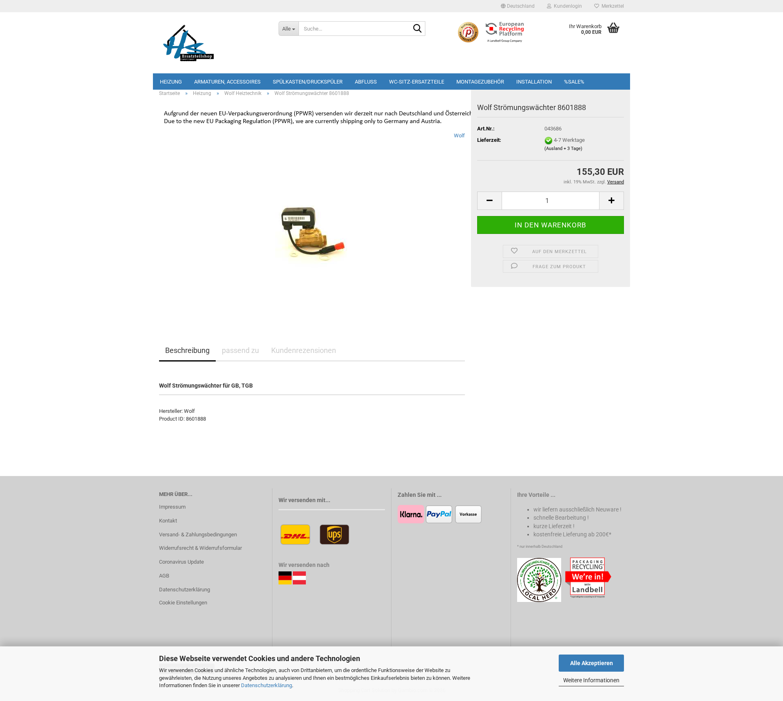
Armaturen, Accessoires (227, 82)
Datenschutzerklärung (266, 685)
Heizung (171, 82)
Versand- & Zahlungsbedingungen (198, 534)
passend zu (240, 350)
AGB (164, 576)
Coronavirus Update (181, 562)
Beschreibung (187, 350)
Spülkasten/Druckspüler (308, 82)
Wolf (459, 135)
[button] (518, 6)
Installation (534, 82)
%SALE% (574, 82)
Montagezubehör (480, 82)
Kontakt (168, 521)
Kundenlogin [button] (566, 6)
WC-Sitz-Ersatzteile (416, 82)
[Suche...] (417, 29)
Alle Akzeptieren (591, 663)
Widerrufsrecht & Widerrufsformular (200, 548)
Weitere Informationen (591, 680)
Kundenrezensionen (303, 350)
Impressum (172, 507)
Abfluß (366, 82)
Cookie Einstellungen (183, 603)
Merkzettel (611, 6)
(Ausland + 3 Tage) (563, 148)
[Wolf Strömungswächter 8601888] (312, 223)
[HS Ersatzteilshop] (212, 42)
